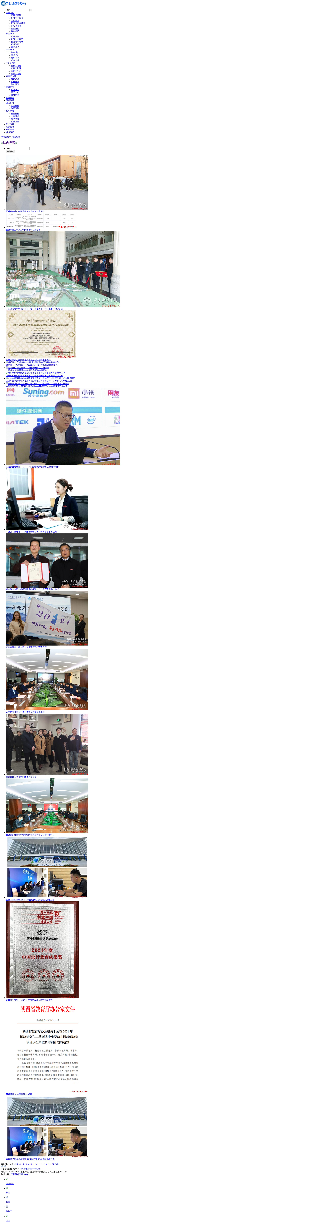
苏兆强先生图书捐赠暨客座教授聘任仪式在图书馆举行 (32, 589)
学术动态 (10, 50)
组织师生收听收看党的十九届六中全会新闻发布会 (30, 835)
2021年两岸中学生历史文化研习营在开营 (26, 647)
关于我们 (10, 13)
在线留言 (10, 129)
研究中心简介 (17, 18)
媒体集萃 (15, 31)
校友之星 (15, 90)
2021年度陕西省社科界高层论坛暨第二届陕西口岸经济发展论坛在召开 (39, 381)
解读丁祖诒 (16, 74)
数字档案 (15, 119)
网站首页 (5, 137)
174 (4, 1164)
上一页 (22, 1164)
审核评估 (15, 47)
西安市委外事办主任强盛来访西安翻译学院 (25, 712)
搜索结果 (16, 137)
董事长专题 (11, 76)
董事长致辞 (16, 15)
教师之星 (15, 95)
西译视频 (10, 100)
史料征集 (15, 116)
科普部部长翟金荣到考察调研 (21, 777)
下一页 (51, 1164)
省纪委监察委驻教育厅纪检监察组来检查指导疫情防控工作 (34, 376)
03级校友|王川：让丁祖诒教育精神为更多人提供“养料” (32, 467)
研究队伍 (15, 28)
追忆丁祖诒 (16, 71)
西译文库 (15, 121)
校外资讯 (15, 44)
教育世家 (10, 98)
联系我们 (10, 132)
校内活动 (15, 79)
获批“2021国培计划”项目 (19, 1094)
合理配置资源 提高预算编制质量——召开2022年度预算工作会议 (36, 386)
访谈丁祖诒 (16, 68)
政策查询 (15, 108)
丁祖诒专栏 (11, 63)
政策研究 (10, 103)
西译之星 (10, 87)
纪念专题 (10, 124)
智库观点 (15, 52)
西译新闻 (15, 36)
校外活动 (15, 82)
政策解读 (15, 105)
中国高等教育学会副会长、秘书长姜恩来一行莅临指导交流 (34, 309)
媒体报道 (15, 84)
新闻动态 (10, 34)
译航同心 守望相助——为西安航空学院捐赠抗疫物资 (31, 365)
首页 (16, 1164)
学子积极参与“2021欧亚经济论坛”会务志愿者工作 (30, 900)
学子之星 (15, 92)
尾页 (57, 1164)
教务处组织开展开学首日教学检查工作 (25, 211)
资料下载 (15, 58)
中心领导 (15, 20)
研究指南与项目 (18, 23)
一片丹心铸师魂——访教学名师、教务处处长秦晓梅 (31, 532)
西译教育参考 (17, 42)
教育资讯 (15, 55)
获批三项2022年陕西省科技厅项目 (23, 230)
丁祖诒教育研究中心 (20, 1174)
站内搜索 (9, 142)
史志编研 (15, 113)
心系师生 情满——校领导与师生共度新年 (26, 370)
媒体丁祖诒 (16, 66)
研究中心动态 (17, 39)
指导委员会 (16, 26)
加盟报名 (10, 127)
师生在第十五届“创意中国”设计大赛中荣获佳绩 (29, 1000)
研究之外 (15, 60)
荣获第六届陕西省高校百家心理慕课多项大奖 (28, 360)
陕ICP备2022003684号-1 (31, 1169)
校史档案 (10, 111)
